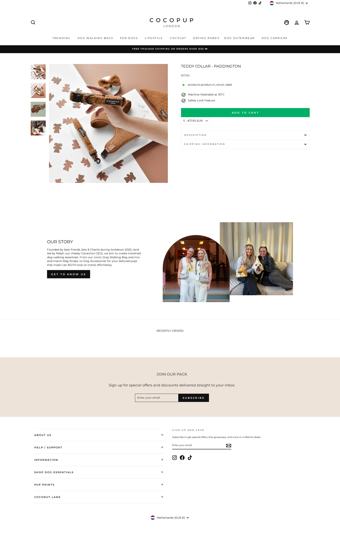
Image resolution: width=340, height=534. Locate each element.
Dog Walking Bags (96, 38)
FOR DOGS (129, 38)
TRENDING (62, 38)
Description (195, 135)
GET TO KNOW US (68, 274)
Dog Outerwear (240, 38)
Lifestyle (154, 38)
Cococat (178, 38)
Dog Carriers (275, 38)
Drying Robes (206, 38)
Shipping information (204, 144)
